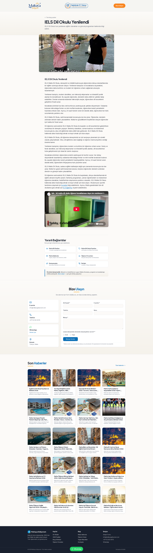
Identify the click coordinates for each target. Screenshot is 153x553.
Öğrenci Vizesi (82, 537)
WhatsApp (106, 542)
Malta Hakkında (82, 534)
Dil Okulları (56, 534)
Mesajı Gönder (70, 339)
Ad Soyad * (66, 303)
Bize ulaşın (61, 274)
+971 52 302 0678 (34, 320)
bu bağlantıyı (67, 188)
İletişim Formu (107, 534)
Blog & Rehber (57, 539)
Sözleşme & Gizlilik (120, 549)
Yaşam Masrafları (83, 539)
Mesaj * (65, 317)
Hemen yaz (32, 332)
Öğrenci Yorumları (58, 542)
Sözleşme (81, 542)
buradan (64, 185)
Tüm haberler (119, 365)
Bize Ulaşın (119, 6)
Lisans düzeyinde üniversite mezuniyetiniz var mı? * (79, 332)
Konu (95, 310)
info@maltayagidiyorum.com (37, 308)
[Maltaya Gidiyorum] (34, 5)
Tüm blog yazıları (51, 17)
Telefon (65, 310)
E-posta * (97, 303)
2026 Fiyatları (56, 537)
